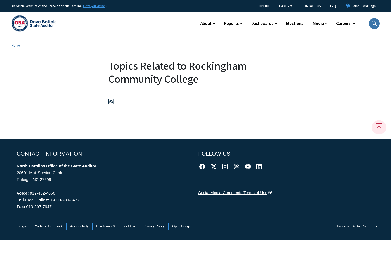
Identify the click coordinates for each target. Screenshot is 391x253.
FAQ (333, 6)
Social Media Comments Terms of (232, 192)
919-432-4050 (42, 193)
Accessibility (79, 226)
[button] (374, 23)
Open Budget (182, 226)
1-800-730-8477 (64, 200)
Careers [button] (344, 23)
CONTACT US (311, 6)
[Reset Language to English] (348, 6)
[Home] (33, 18)
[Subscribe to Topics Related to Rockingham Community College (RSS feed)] (111, 102)
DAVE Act (286, 6)
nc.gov (23, 226)
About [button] (206, 23)
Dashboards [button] (262, 23)
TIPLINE (264, 6)
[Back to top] (379, 127)
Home (15, 45)
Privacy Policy (154, 226)
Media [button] (318, 23)
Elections (294, 23)
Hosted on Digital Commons (356, 226)
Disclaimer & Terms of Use (116, 226)
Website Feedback (49, 226)
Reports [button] (231, 23)
